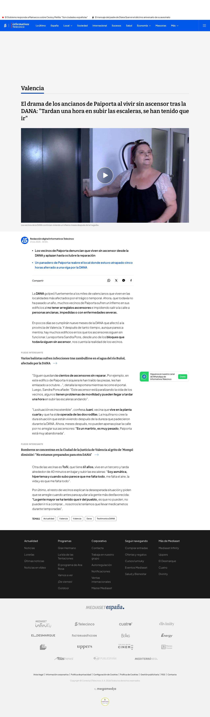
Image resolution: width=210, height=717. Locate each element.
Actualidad (48, 519)
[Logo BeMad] (43, 647)
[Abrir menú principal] (204, 25)
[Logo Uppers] (84, 647)
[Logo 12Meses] (166, 647)
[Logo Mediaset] (105, 609)
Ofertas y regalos (136, 554)
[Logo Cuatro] (125, 624)
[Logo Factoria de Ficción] (84, 635)
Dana (89, 519)
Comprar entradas (136, 548)
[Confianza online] (105, 704)
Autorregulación (102, 565)
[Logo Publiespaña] (105, 658)
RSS (163, 674)
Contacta (98, 548)
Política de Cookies (129, 674)
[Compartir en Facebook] (131, 281)
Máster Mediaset (102, 588)
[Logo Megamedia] (106, 689)
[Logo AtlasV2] (64, 658)
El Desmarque (167, 561)
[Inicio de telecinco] (5, 25)
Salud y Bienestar (135, 574)
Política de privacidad (81, 674)
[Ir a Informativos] (20, 25)
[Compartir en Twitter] (116, 281)
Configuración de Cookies (105, 674)
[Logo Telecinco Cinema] (125, 647)
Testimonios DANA (106, 519)
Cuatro (163, 567)
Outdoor (63, 588)
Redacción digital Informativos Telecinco (52, 238)
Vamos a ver (65, 575)
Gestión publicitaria (149, 674)
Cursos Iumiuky (134, 561)
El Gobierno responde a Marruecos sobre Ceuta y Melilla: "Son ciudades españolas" (46, 17)
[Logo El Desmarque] (43, 635)
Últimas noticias (34, 561)
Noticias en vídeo (35, 567)
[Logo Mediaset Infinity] (43, 624)
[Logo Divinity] (166, 624)
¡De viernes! (65, 581)
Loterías (29, 554)
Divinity (163, 574)
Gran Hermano (67, 548)
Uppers (163, 554)
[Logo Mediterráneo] (146, 658)
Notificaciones (101, 571)
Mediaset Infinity (169, 548)
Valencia (32, 88)
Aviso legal (38, 674)
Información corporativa (57, 674)
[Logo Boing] (125, 635)
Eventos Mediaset (136, 567)
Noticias (29, 548)
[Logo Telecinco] (84, 624)
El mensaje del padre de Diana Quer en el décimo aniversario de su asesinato (132, 17)
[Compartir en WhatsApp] (109, 281)
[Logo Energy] (167, 635)
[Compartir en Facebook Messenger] (123, 281)
